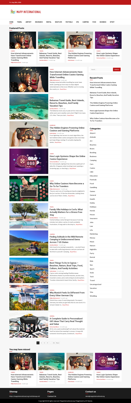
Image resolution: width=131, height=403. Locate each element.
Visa (91, 292)
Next (57, 343)
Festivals (69, 22)
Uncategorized (95, 284)
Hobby (92, 203)
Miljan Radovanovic (16, 62)
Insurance (39, 22)
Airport (28, 22)
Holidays (93, 207)
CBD (91, 172)
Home (11, 22)
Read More (63, 89)
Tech (92, 277)
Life (91, 230)
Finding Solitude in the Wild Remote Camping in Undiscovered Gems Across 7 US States (28, 243)
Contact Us (51, 396)
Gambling (71, 50)
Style (92, 273)
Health (92, 199)
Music (92, 242)
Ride (91, 261)
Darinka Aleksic (43, 60)
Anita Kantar (71, 60)
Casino (13, 50)
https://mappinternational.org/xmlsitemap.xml (24, 396)
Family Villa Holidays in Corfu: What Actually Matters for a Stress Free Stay (28, 215)
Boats (92, 149)
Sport (112, 22)
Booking (93, 153)
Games (92, 191)
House (92, 215)
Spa (77, 22)
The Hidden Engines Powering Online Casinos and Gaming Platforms (79, 40)
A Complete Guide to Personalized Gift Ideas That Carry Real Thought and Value (28, 325)
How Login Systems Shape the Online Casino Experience (108, 40)
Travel (19, 22)
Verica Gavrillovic (101, 58)
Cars (91, 164)
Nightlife (58, 22)
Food (94, 22)
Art (91, 141)
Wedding (93, 296)
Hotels (92, 211)
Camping (85, 22)
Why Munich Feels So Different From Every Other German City (28, 297)
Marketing (94, 234)
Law (91, 226)
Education (94, 176)
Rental (48, 22)
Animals (93, 137)
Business (103, 22)
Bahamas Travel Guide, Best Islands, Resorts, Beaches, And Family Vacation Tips (51, 40)
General (52, 290)
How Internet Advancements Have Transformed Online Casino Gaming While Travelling (22, 40)
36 (54, 343)
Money (92, 238)
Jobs (91, 222)
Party (92, 253)
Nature (92, 246)
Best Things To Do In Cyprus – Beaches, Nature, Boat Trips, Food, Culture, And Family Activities (28, 270)
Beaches (93, 145)
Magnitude (79, 401)
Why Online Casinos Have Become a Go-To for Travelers (28, 188)
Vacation (93, 288)
